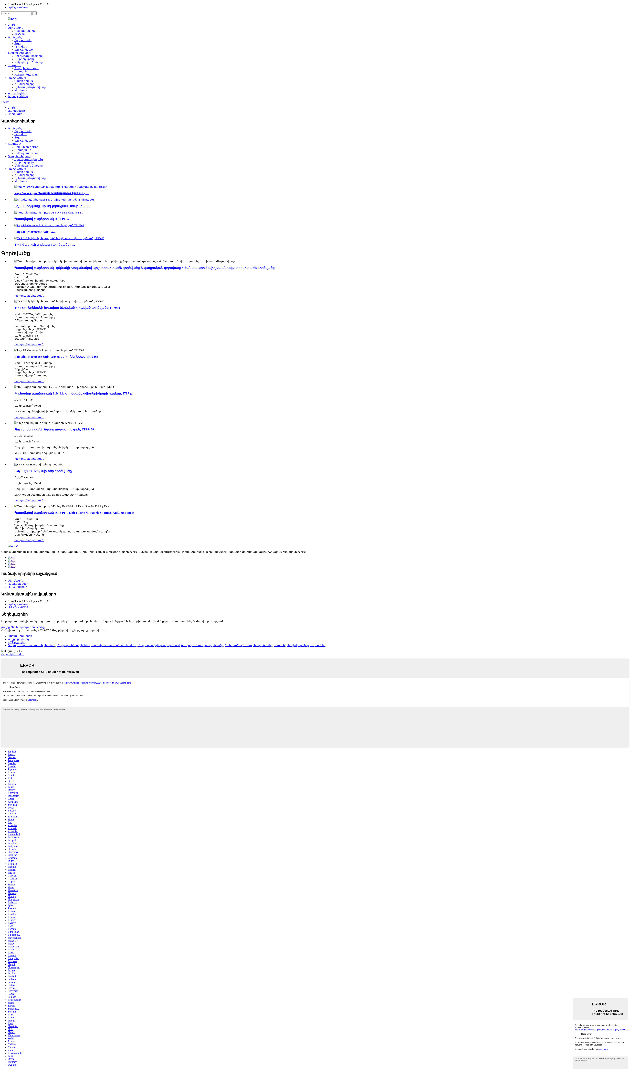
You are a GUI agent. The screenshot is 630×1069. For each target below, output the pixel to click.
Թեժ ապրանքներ (20, 636)
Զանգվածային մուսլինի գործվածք (248, 645)
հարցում (20, 295)
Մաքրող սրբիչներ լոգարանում (158, 645)
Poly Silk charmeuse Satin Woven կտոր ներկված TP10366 (56, 356)
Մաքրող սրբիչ (24, 59)
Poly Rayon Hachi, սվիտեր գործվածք (43, 471)
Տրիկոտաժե (23, 40)
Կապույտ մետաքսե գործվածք (202, 645)
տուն (11, 24)
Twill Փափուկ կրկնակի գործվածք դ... (44, 244)
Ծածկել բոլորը (24, 84)
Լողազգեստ (22, 71)
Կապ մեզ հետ (17, 93)
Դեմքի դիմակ (23, 80)
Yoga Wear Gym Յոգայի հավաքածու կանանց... (51, 193)
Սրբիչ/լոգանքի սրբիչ (28, 56)
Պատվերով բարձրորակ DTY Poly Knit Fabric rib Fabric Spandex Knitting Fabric (74, 512)
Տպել (17, 43)
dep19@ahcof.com (18, 7)
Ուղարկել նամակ (13, 654)
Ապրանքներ (16, 110)
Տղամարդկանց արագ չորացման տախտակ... (52, 206)
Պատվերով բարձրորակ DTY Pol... (41, 219)
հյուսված (20, 46)
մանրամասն (35, 295)
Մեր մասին (15, 27)
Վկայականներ (24, 31)
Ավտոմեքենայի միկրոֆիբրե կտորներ (299, 645)
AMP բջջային (16, 642)
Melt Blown (20, 90)
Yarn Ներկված (23, 49)
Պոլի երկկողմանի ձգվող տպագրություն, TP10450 (54, 429)
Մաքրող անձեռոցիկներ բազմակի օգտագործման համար (96, 645)
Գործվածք (15, 37)
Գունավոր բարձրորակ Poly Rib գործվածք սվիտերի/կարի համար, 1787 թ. (73, 393)
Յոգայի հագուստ (26, 68)
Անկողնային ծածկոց (28, 62)
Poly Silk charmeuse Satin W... (35, 232)
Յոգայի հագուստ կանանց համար (31, 645)
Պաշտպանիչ (17, 77)
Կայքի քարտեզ (18, 639)
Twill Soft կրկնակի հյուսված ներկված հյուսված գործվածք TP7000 (67, 307)
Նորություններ (18, 96)
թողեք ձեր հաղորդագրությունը (23, 627)
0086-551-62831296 (18, 607)
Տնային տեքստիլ (19, 52)
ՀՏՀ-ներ (20, 34)
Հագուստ (14, 65)
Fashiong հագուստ (26, 74)
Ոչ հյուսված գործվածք (30, 87)
